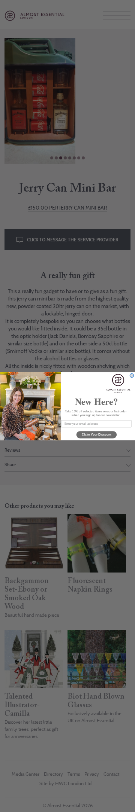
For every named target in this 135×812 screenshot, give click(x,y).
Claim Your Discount (96, 434)
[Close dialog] (132, 375)
